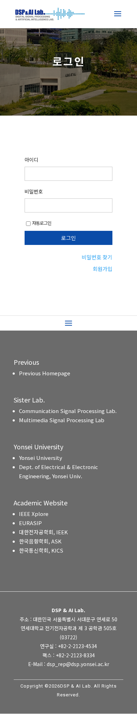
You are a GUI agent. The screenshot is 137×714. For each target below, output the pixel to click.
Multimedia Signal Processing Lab (61, 420)
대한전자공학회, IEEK (43, 532)
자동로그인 (41, 223)
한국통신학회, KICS (41, 550)
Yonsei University (40, 457)
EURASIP (30, 523)
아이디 (31, 159)
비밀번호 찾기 (96, 257)
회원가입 (102, 268)
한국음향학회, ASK (40, 541)
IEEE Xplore (33, 513)
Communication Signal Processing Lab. (68, 410)
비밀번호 (34, 191)
